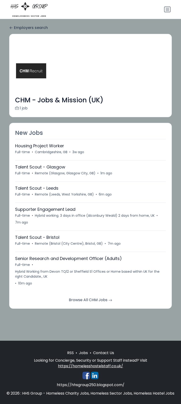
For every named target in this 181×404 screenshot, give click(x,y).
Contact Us (103, 353)
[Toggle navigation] (167, 9)
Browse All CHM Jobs (88, 300)
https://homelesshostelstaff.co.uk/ (90, 366)
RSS (70, 353)
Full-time (22, 152)
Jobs (83, 353)
